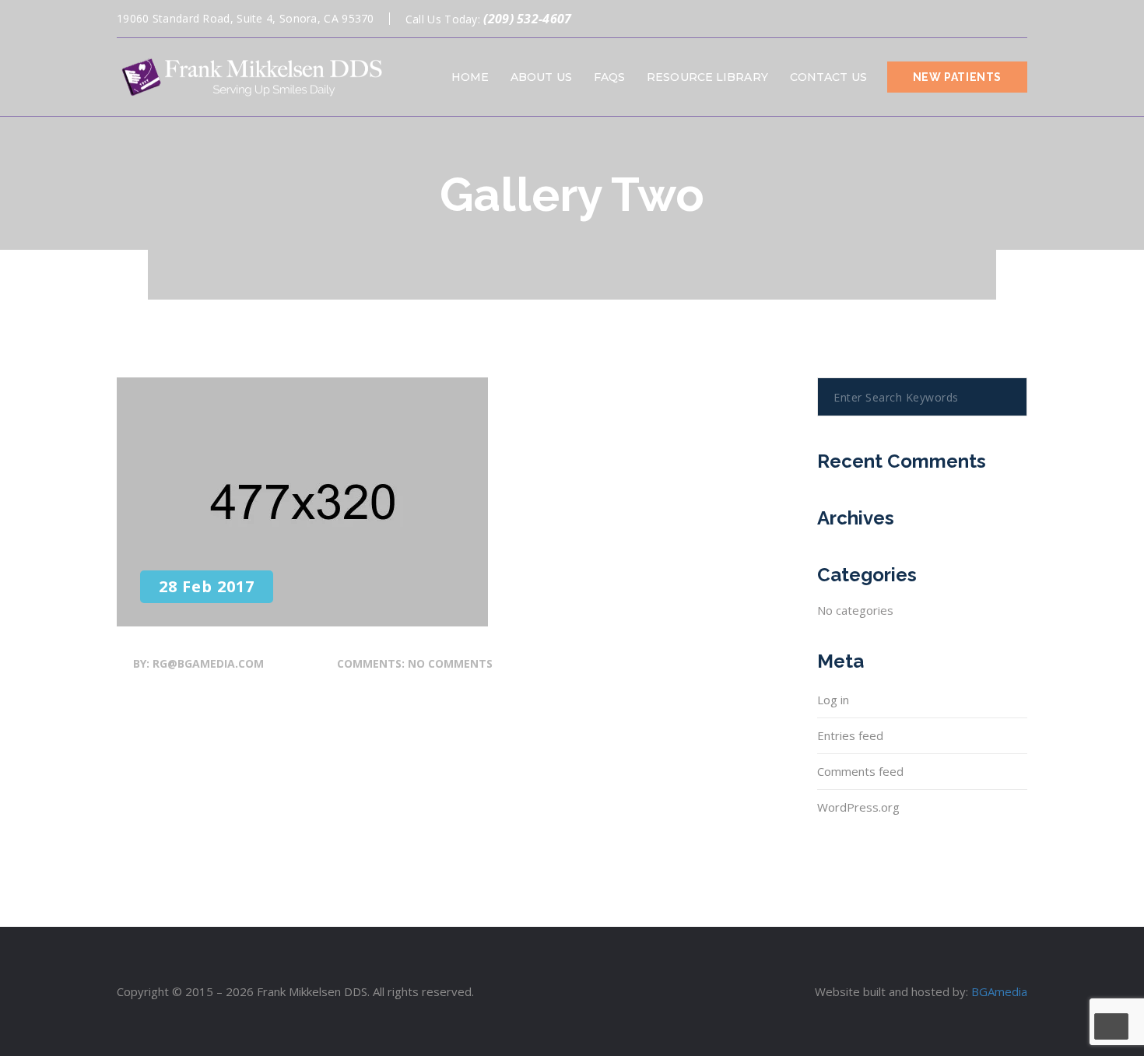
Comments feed (860, 771)
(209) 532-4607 (527, 18)
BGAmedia (999, 991)
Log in (833, 699)
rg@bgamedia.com (208, 663)
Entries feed (850, 735)
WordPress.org (858, 807)
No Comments (450, 663)
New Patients (957, 77)
